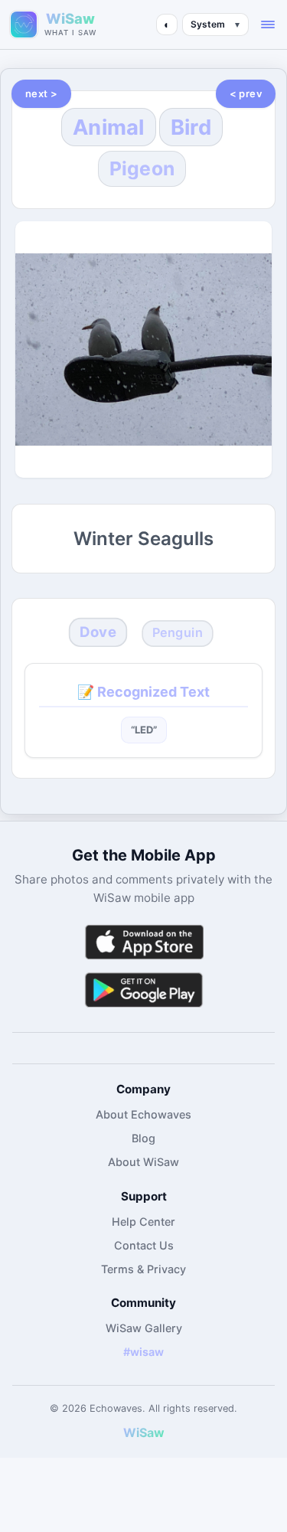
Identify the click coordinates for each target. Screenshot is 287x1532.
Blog (143, 1138)
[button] (268, 24)
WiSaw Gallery (144, 1327)
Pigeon (142, 168)
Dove (98, 632)
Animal (109, 127)
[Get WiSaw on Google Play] (144, 990)
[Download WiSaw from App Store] (144, 942)
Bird (191, 127)
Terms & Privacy (143, 1269)
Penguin (177, 633)
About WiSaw (143, 1161)
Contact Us (144, 1245)
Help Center (143, 1221)
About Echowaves (143, 1114)
